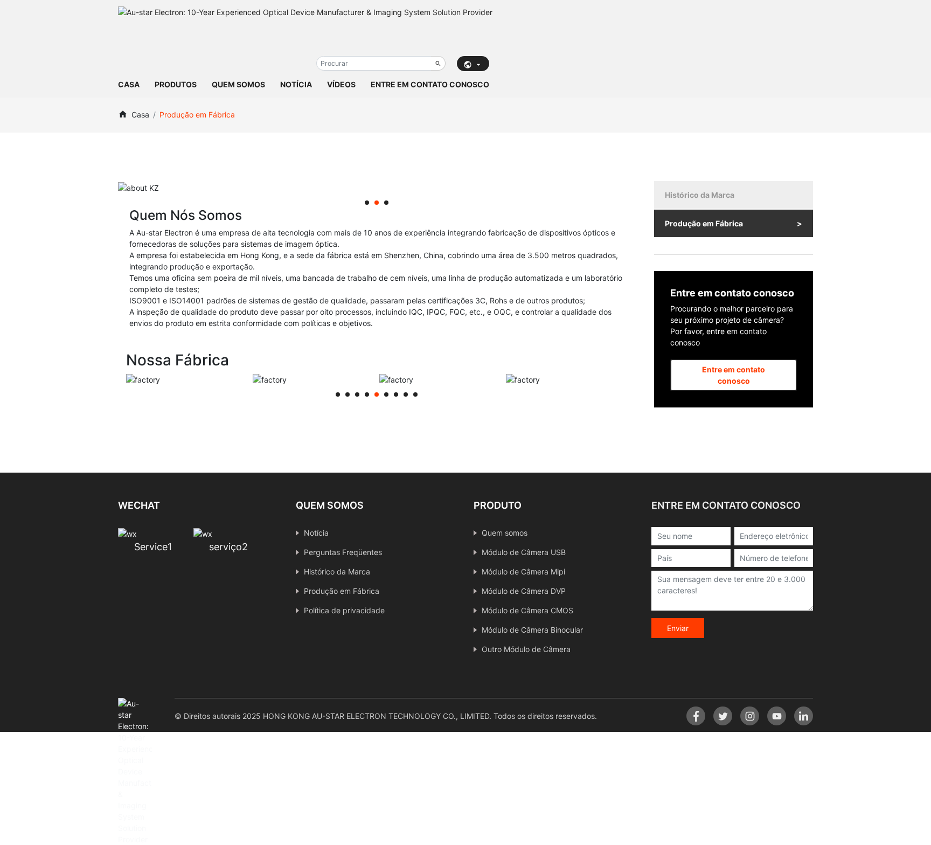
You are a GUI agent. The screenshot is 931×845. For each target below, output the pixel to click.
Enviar (678, 628)
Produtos (176, 84)
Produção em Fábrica (704, 223)
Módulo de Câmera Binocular (532, 629)
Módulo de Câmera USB (524, 552)
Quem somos (238, 84)
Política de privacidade (344, 610)
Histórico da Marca (699, 194)
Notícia (296, 84)
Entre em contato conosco (430, 84)
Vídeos (341, 84)
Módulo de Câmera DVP (524, 590)
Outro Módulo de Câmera (526, 649)
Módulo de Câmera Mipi (523, 571)
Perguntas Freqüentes (343, 552)
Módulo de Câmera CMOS (527, 610)
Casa (129, 84)
